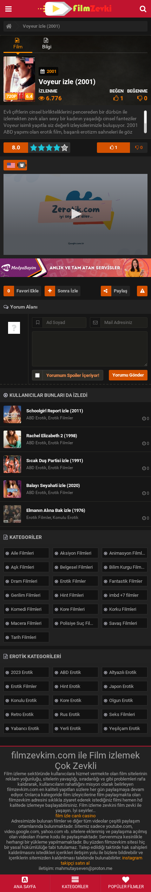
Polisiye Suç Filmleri (78, 623)
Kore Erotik (70, 700)
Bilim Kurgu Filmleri (127, 567)
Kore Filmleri (72, 609)
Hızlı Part (22, 165)
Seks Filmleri (121, 714)
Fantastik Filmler (125, 581)
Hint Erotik (69, 686)
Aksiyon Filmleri (75, 553)
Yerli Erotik (70, 728)
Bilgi (46, 46)
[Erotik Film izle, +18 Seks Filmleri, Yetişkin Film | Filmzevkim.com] (75, 9)
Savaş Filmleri (122, 623)
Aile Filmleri (22, 553)
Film (17, 46)
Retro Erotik (22, 714)
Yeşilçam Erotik (124, 728)
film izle (63, 815)
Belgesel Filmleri (76, 567)
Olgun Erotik (120, 700)
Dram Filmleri (23, 581)
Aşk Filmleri (22, 567)
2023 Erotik (21, 672)
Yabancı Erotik (24, 728)
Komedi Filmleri (25, 609)
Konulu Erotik (23, 700)
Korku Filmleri (122, 609)
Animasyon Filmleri (127, 553)
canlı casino (84, 815)
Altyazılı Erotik (122, 672)
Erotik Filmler (72, 581)
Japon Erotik (121, 686)
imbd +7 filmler (123, 595)
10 (66, 147)
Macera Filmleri (25, 623)
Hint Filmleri (71, 595)
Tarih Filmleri (23, 637)
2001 (52, 71)
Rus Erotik (69, 714)
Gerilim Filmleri (25, 595)
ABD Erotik (70, 672)
